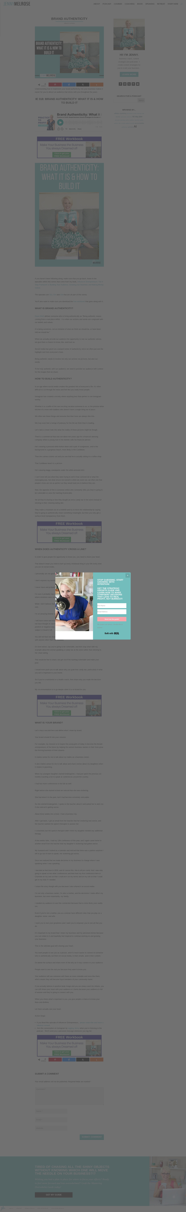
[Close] (128, 575)
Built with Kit (112, 633)
